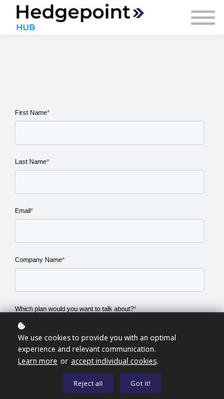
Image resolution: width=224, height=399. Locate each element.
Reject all (88, 383)
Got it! (140, 383)
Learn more (37, 361)
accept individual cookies (114, 361)
